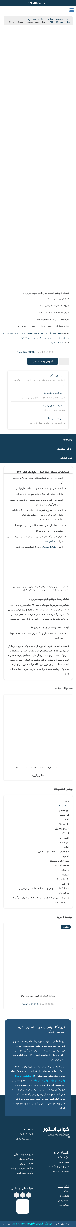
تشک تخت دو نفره (36, 19)
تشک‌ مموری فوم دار (35, 338)
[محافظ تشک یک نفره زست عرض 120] (38, 957)
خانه (68, 19)
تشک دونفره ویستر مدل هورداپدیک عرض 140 (38, 767)
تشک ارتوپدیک (49, 547)
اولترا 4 (45, 1080)
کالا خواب (23, 338)
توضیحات (68, 439)
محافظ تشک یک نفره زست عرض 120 (38, 996)
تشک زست (50, 541)
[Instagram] (16, 1195)
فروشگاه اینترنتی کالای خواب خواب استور (32, 1223)
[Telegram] (22, 1195)
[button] (72, 10)
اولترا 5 (37, 1080)
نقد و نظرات (66, 457)
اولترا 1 (18, 1076)
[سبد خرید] (5, 10)
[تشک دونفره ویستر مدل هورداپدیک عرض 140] (38, 729)
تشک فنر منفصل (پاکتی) (53, 338)
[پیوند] (10, 10)
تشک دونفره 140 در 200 (60, 22)
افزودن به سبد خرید (42, 361)
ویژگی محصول (65, 448)
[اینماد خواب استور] (22, 1206)
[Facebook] (28, 1195)
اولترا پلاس (28, 1076)
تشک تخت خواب (55, 19)
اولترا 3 (54, 1080)
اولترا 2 (62, 1080)
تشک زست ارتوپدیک (56, 342)
